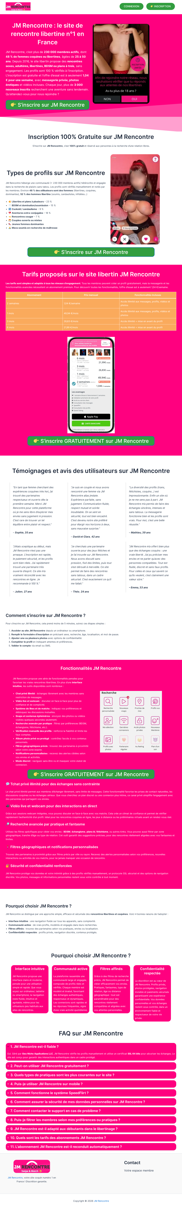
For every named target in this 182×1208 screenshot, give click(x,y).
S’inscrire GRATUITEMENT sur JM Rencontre (94, 441)
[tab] (91, 1052)
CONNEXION (131, 6)
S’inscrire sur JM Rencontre (50, 105)
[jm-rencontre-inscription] (121, 64)
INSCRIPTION (162, 6)
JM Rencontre (15, 1177)
